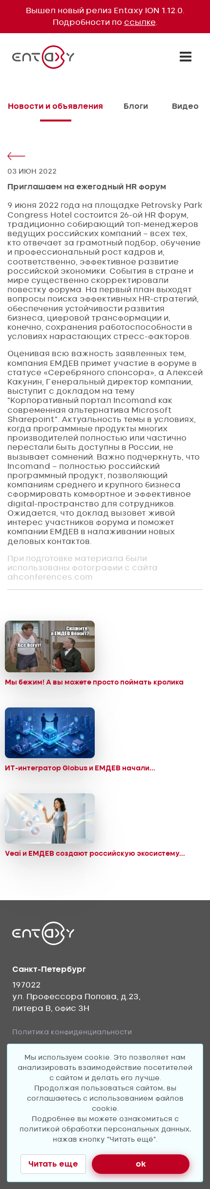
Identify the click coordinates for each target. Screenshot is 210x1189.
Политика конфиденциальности (72, 1032)
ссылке (140, 22)
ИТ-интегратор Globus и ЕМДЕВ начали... (80, 768)
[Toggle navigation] (185, 56)
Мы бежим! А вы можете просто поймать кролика (94, 682)
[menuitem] (55, 115)
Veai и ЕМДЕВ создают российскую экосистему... (95, 853)
